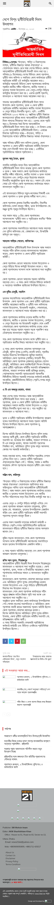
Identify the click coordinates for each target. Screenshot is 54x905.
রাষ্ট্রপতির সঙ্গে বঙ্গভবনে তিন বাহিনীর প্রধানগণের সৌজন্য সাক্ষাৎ (24, 758)
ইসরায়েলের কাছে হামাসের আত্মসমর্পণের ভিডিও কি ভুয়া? (40, 657)
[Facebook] (5, 641)
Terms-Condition (13, 864)
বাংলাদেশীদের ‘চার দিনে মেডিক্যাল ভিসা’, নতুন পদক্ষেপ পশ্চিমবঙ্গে (14, 659)
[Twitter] (11, 641)
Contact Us (10, 855)
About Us (10, 852)
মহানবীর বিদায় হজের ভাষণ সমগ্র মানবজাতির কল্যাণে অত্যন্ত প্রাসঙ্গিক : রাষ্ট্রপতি (27, 742)
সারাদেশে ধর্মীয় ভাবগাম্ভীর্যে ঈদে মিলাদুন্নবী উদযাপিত (27, 736)
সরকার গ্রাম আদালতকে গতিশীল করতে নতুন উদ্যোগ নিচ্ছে (23, 750)
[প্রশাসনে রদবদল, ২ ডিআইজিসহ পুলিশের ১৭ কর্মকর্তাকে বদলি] (9, 679)
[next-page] (8, 714)
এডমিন (13, 29)
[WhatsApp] (23, 641)
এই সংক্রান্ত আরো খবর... (17, 670)
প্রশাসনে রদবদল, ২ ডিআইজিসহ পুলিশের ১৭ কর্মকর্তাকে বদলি (23, 766)
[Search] (50, 3)
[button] (4, 3)
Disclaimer (10, 858)
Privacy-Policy (12, 861)
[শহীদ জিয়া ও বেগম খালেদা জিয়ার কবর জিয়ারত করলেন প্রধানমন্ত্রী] (9, 704)
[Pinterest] (17, 641)
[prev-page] (4, 714)
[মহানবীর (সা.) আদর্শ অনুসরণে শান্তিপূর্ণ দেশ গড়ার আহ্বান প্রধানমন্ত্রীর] (9, 692)
